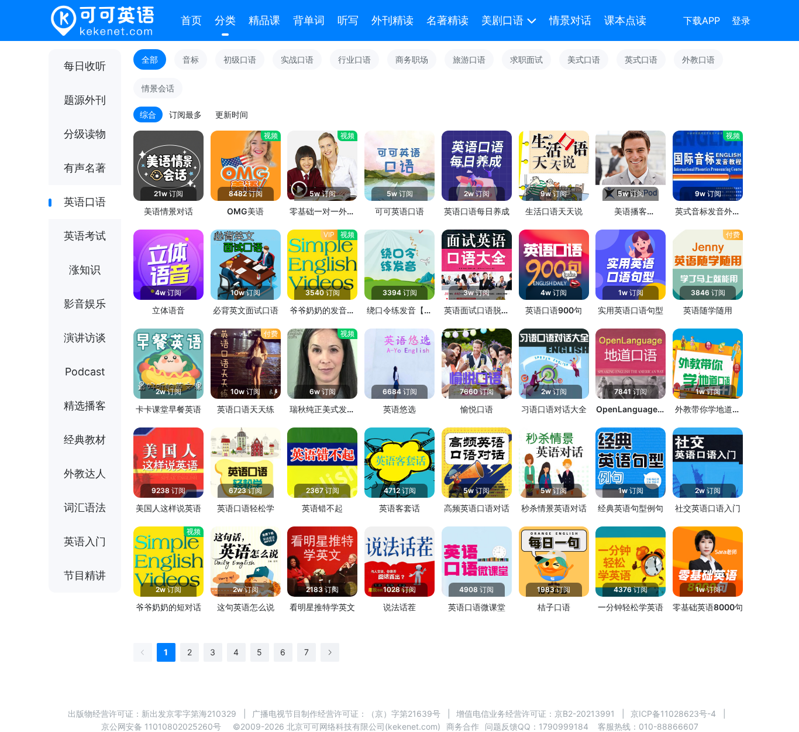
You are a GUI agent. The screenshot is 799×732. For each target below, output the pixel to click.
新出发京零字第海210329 (189, 714)
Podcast (85, 371)
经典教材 (85, 439)
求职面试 (526, 59)
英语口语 (85, 202)
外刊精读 (392, 20)
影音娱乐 (85, 303)
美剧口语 (502, 20)
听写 (348, 20)
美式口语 (583, 59)
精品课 (264, 20)
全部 (150, 59)
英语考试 (85, 236)
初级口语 (239, 59)
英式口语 (641, 59)
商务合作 (462, 726)
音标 (190, 59)
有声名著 (85, 168)
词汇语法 (85, 507)
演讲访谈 (85, 337)
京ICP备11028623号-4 (673, 714)
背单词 (309, 20)
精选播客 (85, 405)
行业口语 (354, 59)
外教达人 (85, 473)
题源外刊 (85, 100)
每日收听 (85, 66)
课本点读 (625, 20)
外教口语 (698, 59)
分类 (225, 20)
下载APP (701, 20)
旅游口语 (469, 59)
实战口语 (297, 59)
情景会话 (158, 88)
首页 (191, 20)
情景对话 (570, 20)
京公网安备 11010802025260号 (161, 726)
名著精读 (447, 20)
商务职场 (411, 59)
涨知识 (85, 270)
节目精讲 (85, 575)
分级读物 (85, 134)
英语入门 (85, 541)
